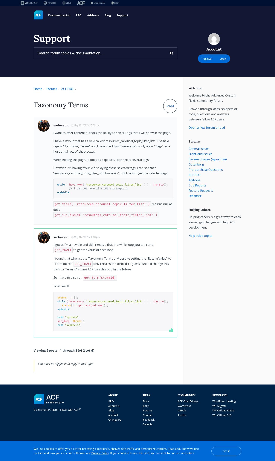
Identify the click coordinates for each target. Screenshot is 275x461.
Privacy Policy (100, 453)
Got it (226, 451)
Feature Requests (201, 191)
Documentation (59, 15)
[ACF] (81, 3)
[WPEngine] (29, 3)
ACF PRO (67, 89)
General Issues (199, 149)
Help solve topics (200, 236)
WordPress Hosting (224, 401)
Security (147, 424)
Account (113, 415)
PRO (79, 15)
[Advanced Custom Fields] (38, 15)
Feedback (195, 196)
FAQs (146, 406)
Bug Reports (197, 185)
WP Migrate (219, 406)
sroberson (60, 125)
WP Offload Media (223, 410)
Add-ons (93, 15)
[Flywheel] (50, 3)
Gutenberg (196, 164)
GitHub (182, 410)
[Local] (66, 3)
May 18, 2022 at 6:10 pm (87, 237)
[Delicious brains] (115, 3)
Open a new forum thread (207, 127)
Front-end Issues (200, 154)
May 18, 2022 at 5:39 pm (87, 125)
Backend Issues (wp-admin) (208, 159)
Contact (147, 415)
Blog (108, 15)
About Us (114, 406)
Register (207, 58)
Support (122, 15)
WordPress (184, 406)
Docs (146, 401)
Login (223, 58)
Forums (51, 89)
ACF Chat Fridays (188, 401)
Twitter (182, 415)
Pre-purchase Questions (206, 170)
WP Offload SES (222, 415)
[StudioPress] (98, 3)
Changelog (114, 419)
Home (38, 89)
